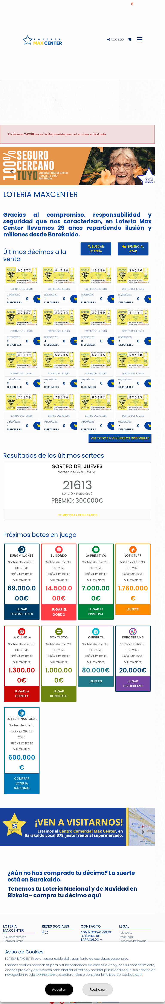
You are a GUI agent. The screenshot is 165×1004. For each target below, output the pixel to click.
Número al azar (135, 248)
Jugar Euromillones (22, 611)
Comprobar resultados (77, 515)
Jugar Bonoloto (59, 693)
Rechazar (98, 989)
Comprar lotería (13, 941)
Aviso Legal (126, 937)
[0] (131, 39)
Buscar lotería (97, 248)
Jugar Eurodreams (133, 683)
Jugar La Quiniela (21, 693)
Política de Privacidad (133, 941)
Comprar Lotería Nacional (22, 783)
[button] (11, 171)
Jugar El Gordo (59, 612)
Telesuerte (126, 932)
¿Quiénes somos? (15, 937)
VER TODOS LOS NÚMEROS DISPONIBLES (120, 438)
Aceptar (59, 989)
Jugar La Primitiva (95, 611)
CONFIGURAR (45, 975)
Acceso (117, 39)
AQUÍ (138, 975)
